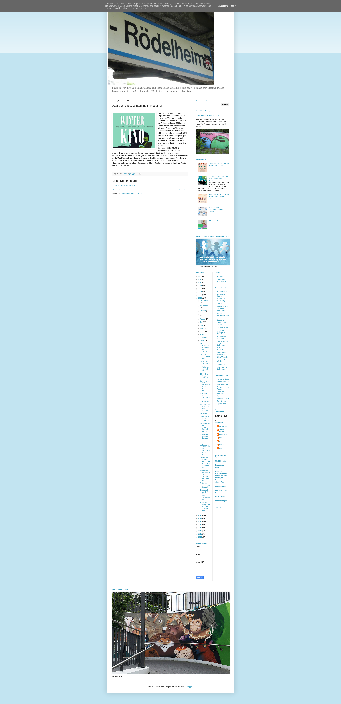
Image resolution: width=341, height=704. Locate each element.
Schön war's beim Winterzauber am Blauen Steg (205, 386)
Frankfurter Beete (223, 379)
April (202, 331)
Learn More (223, 6)
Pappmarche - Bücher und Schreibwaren (222, 332)
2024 (200, 282)
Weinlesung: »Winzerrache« (205, 356)
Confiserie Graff (222, 306)
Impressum (221, 279)
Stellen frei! (204, 413)
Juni (202, 325)
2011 (200, 537)
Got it (233, 6)
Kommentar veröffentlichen (125, 185)
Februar (203, 338)
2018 (200, 515)
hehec (221, 441)
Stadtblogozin (220, 461)
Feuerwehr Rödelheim (221, 310)
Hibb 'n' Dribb (220, 497)
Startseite (150, 190)
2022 (200, 289)
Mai (201, 328)
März (202, 335)
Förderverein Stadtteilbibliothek (223, 315)
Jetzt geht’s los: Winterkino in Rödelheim (205, 397)
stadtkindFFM (220, 486)
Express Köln (221, 404)
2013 (200, 531)
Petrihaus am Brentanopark (221, 338)
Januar (203, 341)
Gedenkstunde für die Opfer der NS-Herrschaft (205, 438)
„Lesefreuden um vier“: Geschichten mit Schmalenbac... (205, 495)
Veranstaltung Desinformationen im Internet (216, 209)
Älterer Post (183, 190)
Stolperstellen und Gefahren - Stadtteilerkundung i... (205, 427)
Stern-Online (221, 401)
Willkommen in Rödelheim (222, 368)
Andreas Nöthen (222, 430)
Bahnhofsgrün (222, 291)
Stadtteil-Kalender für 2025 (208, 115)
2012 (200, 534)
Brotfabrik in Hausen (221, 295)
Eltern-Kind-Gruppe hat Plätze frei (205, 376)
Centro (219, 303)
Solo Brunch (213, 221)
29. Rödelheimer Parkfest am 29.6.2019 (205, 347)
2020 (200, 295)
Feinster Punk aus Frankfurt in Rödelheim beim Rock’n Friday (219, 179)
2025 (200, 279)
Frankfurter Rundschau (221, 393)
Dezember (204, 301)
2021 (200, 292)
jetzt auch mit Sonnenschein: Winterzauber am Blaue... (205, 450)
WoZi (221, 438)
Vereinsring (221, 364)
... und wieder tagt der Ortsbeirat (205, 418)
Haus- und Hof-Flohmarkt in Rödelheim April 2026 (219, 165)
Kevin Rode (223, 434)
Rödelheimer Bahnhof (221, 349)
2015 (200, 525)
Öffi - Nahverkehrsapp (223, 397)
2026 (200, 276)
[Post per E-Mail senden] (140, 174)
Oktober (203, 311)
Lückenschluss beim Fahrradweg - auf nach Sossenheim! (205, 462)
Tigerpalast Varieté (221, 361)
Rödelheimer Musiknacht (221, 353)
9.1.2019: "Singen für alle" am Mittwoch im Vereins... (205, 507)
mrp (220, 448)
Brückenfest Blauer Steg (221, 300)
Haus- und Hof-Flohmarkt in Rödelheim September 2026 (219, 196)
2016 (200, 521)
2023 (200, 285)
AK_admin (223, 426)
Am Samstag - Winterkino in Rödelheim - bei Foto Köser (205, 366)
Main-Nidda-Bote (223, 384)
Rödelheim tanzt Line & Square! (205, 485)
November (204, 306)
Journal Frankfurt (223, 382)
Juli (201, 322)
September (204, 314)
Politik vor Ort (221, 282)
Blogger (189, 687)
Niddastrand (221, 320)
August (203, 319)
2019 (200, 298)
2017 (200, 518)
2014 (200, 528)
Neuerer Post (117, 190)
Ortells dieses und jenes (221, 324)
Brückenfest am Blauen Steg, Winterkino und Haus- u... (205, 475)
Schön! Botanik (222, 357)
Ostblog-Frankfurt (223, 327)
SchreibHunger (221, 501)
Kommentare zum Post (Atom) (131, 194)
